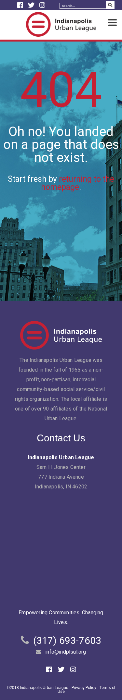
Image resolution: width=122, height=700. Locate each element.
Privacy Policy (84, 687)
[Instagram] (42, 5)
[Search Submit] (110, 5)
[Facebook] (21, 5)
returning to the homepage (77, 183)
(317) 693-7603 (67, 640)
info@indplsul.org (65, 652)
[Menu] (112, 23)
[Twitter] (32, 5)
